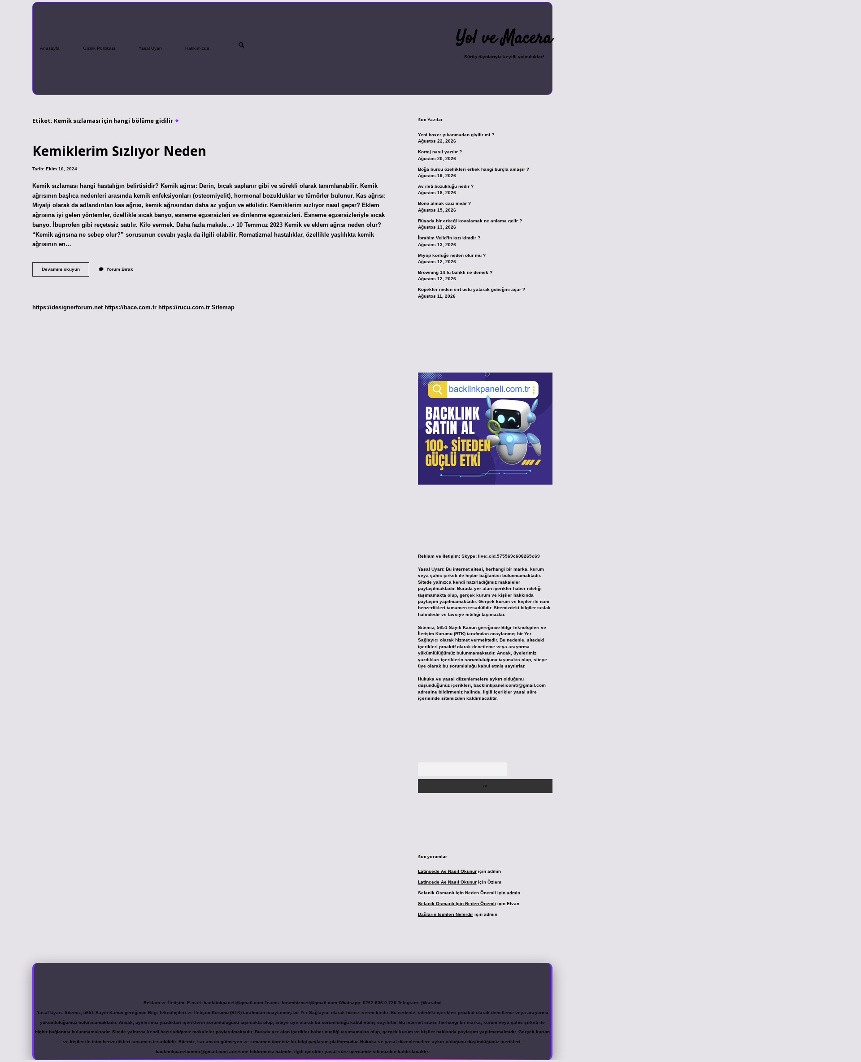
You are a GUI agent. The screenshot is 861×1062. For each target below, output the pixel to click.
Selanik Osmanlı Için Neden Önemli (457, 892)
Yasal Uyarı (150, 48)
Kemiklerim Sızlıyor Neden (119, 151)
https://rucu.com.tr (184, 307)
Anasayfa (50, 48)
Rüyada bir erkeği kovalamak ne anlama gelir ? (470, 220)
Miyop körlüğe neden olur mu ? (452, 255)
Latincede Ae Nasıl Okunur (447, 871)
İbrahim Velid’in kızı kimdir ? (449, 237)
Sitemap (223, 307)
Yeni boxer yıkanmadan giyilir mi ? (456, 134)
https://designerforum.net (67, 307)
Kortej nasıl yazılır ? (440, 151)
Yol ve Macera (504, 39)
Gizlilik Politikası (99, 48)
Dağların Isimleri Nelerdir (445, 914)
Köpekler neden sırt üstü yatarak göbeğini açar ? (471, 289)
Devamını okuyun (65, 271)
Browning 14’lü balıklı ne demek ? (455, 272)
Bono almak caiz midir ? (444, 203)
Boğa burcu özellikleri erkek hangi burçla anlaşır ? (473, 169)
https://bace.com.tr (130, 307)
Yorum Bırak (119, 269)
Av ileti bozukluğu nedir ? (446, 186)
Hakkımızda (197, 48)
